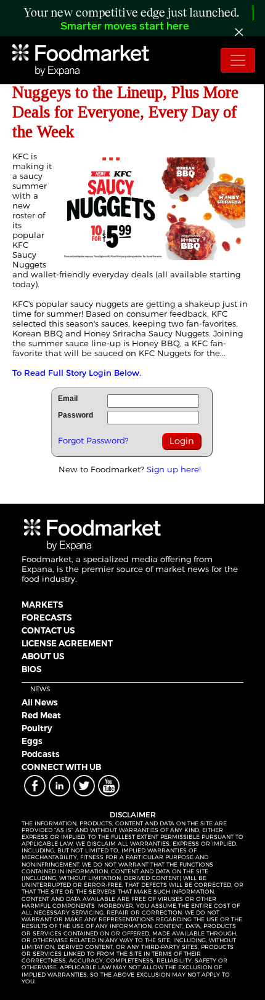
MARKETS (42, 604)
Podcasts (41, 754)
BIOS (31, 669)
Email (68, 398)
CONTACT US (48, 630)
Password (75, 415)
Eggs (32, 741)
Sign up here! (174, 469)
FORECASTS (46, 617)
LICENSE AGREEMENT (67, 643)
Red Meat (41, 715)
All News (40, 702)
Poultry (37, 728)
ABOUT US (43, 656)
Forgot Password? (93, 440)
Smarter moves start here (124, 27)
